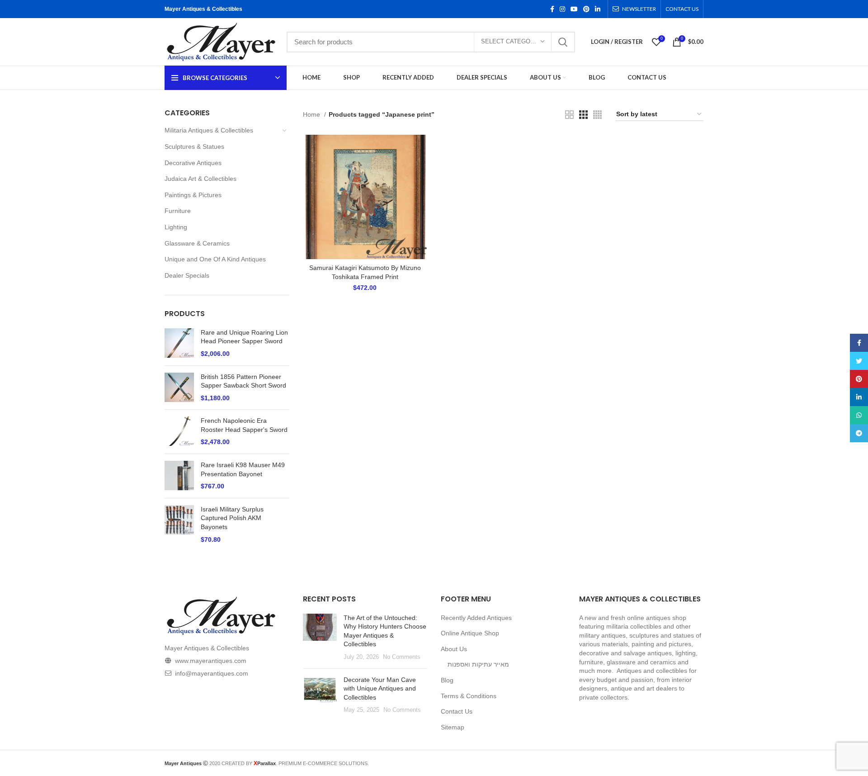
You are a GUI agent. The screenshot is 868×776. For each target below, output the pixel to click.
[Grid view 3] (583, 114)
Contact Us (456, 711)
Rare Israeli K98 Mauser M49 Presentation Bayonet (243, 469)
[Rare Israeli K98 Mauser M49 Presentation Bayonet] (179, 476)
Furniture (178, 210)
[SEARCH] (563, 42)
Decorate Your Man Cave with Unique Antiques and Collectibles (380, 688)
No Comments (401, 657)
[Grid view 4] (597, 114)
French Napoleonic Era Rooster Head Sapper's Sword (244, 425)
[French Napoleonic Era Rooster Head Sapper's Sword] (179, 431)
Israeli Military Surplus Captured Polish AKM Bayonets (232, 518)
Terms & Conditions (468, 696)
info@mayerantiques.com (211, 673)
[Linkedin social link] (597, 9)
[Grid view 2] (569, 114)
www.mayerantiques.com (210, 660)
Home (312, 114)
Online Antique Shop (470, 633)
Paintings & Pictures (193, 195)
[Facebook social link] (552, 9)
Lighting (176, 227)
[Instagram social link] (562, 9)
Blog (447, 680)
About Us (454, 649)
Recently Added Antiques (476, 617)
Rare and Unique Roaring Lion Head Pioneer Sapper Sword (244, 337)
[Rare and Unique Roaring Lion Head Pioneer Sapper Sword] (179, 343)
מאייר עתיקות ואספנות (478, 664)
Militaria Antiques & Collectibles (209, 130)
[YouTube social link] (574, 9)
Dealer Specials (187, 275)
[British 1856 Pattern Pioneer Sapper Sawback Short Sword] (179, 388)
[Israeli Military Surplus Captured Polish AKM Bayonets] (179, 524)
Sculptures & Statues (194, 146)
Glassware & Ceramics (197, 243)
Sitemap (452, 727)
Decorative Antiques (193, 162)
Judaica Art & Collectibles (200, 178)
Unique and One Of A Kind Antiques (215, 259)
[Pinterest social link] (586, 9)
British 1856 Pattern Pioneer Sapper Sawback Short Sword (243, 381)
